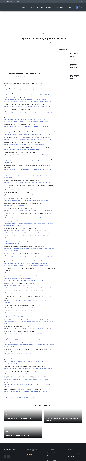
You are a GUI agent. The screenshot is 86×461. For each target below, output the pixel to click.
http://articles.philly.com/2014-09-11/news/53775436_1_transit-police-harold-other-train (25, 397)
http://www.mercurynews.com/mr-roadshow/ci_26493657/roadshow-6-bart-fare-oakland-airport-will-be (29, 373)
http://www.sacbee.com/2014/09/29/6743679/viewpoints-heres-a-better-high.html (24, 85)
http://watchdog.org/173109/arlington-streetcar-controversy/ (18, 307)
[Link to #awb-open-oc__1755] (77, 7)
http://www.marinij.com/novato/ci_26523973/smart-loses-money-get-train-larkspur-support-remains (28, 328)
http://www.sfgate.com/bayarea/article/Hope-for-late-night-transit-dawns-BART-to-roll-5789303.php (28, 94)
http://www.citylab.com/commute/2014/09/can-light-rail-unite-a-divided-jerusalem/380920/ (26, 144)
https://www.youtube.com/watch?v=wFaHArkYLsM (16, 205)
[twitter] (79, 1)
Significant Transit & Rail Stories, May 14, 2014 (75, 77)
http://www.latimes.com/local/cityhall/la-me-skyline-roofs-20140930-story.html (23, 149)
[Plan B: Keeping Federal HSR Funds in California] (63, 53)
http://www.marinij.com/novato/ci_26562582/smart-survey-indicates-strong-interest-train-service (28, 217)
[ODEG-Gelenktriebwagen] (29, 49)
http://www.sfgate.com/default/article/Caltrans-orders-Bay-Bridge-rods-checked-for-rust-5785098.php (29, 139)
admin (47, 42)
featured (53, 42)
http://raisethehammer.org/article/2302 (13, 316)
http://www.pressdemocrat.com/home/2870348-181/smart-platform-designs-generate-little (26, 200)
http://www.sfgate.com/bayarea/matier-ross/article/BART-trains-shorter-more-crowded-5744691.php (28, 368)
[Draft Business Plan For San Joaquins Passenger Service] (63, 64)
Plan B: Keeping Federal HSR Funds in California (75, 55)
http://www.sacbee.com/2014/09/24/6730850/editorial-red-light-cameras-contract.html (25, 189)
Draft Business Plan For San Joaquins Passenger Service (75, 66)
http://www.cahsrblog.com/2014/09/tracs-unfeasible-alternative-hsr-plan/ (22, 90)
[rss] (81, 1)
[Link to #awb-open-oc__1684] (80, 7)
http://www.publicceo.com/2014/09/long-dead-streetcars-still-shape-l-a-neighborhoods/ (25, 272)
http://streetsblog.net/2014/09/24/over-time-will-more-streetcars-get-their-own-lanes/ (25, 339)
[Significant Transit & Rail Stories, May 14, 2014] (63, 74)
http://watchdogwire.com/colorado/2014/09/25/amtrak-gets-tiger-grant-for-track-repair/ (25, 312)
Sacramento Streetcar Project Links (18, 435)
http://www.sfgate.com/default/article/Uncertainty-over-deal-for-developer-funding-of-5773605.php (28, 210)
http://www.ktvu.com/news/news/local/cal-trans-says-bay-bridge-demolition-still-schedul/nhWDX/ (28, 106)
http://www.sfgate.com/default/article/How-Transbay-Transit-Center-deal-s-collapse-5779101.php (27, 182)
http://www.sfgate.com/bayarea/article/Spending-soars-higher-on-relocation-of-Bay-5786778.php (27, 134)
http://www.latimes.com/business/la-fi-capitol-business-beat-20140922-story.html (24, 237)
